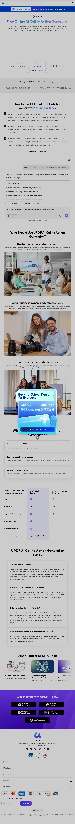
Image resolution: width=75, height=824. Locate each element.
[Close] (37, 438)
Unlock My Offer (36, 429)
